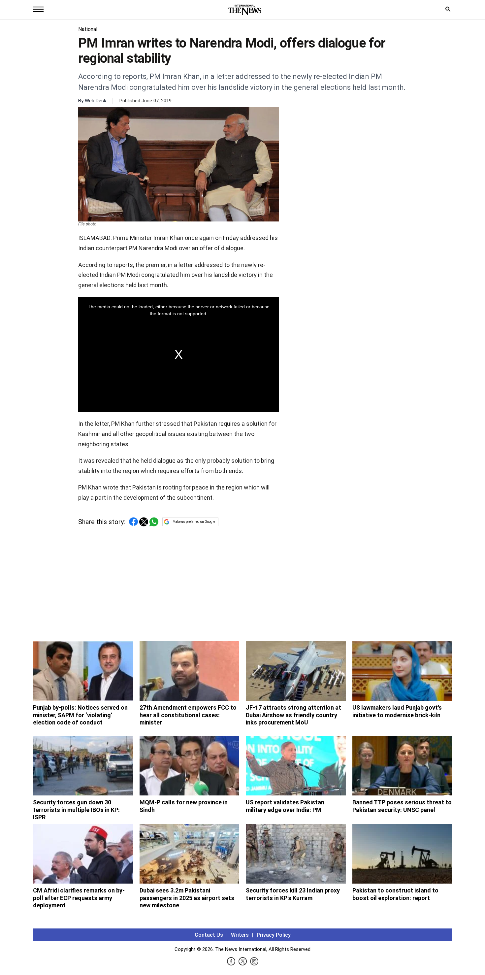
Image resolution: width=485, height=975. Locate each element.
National (87, 29)
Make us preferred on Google (194, 521)
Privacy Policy (274, 935)
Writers (240, 935)
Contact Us (209, 935)
